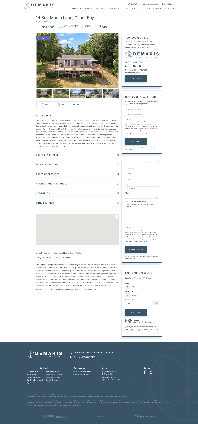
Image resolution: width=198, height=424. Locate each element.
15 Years (148, 278)
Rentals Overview (52, 380)
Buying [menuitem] (88, 9)
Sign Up (171, 4)
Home (38, 290)
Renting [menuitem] (100, 9)
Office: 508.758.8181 (84, 357)
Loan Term (129, 278)
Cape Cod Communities (81, 374)
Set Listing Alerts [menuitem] (134, 9)
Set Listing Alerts (32, 372)
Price (127, 283)
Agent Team (31, 383)
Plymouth (59, 290)
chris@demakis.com (152, 4)
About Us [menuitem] (169, 9)
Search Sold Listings (53, 377)
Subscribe (136, 141)
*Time (127, 193)
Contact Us (136, 79)
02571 (77, 290)
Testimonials (50, 383)
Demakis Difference (33, 377)
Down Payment (130, 291)
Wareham (69, 290)
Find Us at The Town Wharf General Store (118, 380)
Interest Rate (130, 300)
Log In (166, 4)
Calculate (136, 312)
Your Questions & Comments (135, 201)
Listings (46, 290)
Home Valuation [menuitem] (154, 9)
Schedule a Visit (150, 162)
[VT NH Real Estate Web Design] (145, 416)
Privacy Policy (143, 133)
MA (52, 290)
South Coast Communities (82, 372)
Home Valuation (32, 374)
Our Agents (152, 76)
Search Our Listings (52, 372)
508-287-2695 (134, 66)
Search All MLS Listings (54, 374)
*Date (127, 184)
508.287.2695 (135, 4)
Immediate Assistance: (93, 352)
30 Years (139, 278)
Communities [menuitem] (115, 9)
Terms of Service (129, 258)
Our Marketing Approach (35, 380)
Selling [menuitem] (75, 9)
